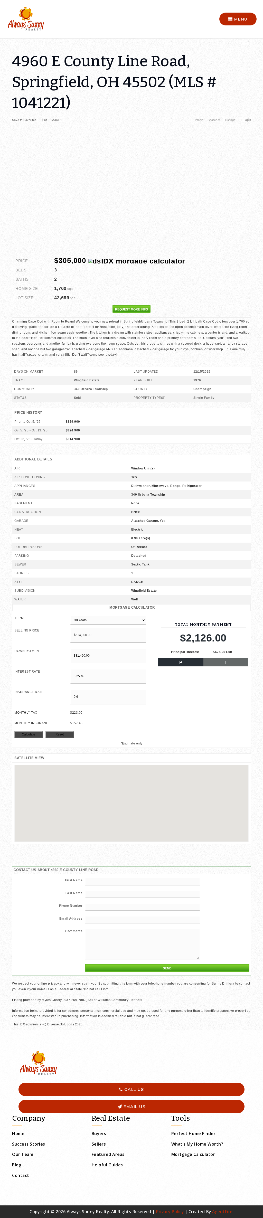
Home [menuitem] (18, 1133)
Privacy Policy (170, 1211)
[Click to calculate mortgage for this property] (136, 261)
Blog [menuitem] (16, 1165)
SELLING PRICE (27, 630)
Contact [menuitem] (20, 1175)
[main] (131, 533)
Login (247, 119)
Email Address (71, 918)
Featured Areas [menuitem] (108, 1154)
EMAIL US (134, 1106)
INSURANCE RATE (28, 692)
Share (55, 119)
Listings (230, 119)
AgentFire (222, 1211)
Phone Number (70, 906)
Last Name (74, 893)
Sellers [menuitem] (99, 1144)
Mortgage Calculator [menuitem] (193, 1154)
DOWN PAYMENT (27, 651)
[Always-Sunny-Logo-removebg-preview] (25, 18)
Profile (199, 119)
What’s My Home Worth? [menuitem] (197, 1144)
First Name (73, 880)
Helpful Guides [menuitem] (107, 1165)
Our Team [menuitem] (22, 1154)
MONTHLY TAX (25, 712)
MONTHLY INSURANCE (32, 723)
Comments (73, 931)
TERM (19, 618)
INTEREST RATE (27, 671)
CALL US (133, 1089)
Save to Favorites (24, 119)
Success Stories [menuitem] (28, 1144)
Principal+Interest (185, 652)
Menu (240, 19)
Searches (214, 119)
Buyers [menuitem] (99, 1133)
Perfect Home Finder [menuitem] (193, 1133)
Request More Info (131, 309)
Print (44, 119)
